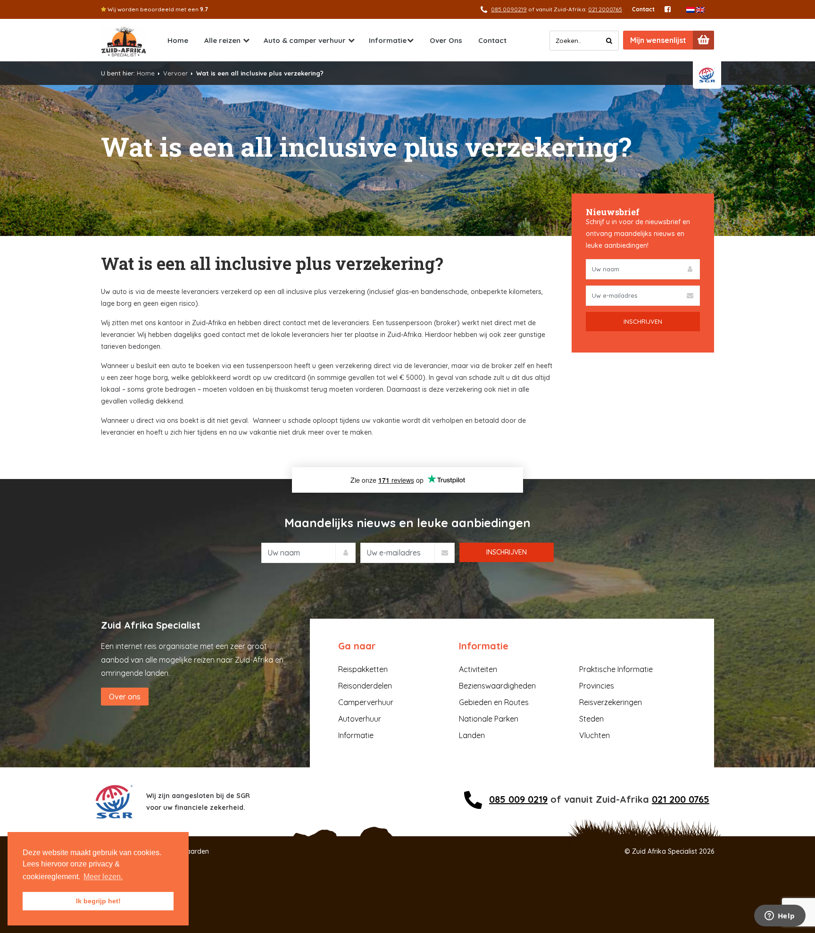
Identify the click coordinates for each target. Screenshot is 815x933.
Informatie (388, 40)
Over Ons (446, 40)
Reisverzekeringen (610, 702)
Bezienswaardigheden (497, 685)
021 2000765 (605, 9)
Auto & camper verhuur (305, 40)
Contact (643, 9)
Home (177, 40)
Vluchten (594, 735)
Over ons (125, 696)
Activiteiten (478, 669)
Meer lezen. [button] (103, 877)
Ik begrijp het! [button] (98, 901)
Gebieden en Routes (494, 702)
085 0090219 (509, 9)
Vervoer (175, 73)
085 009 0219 (518, 799)
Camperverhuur (365, 702)
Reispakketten (363, 669)
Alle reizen (222, 40)
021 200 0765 (680, 799)
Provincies (596, 685)
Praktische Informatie (616, 669)
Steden (591, 718)
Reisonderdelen (365, 685)
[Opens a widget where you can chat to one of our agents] (780, 916)
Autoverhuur (359, 718)
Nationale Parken (488, 718)
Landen (472, 735)
